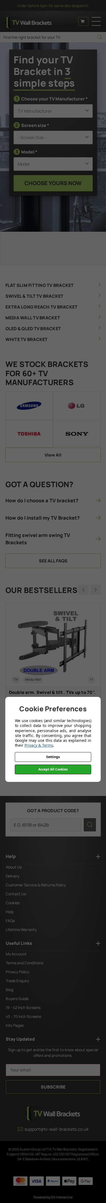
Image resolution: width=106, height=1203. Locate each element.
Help (10, 911)
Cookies (13, 902)
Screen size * (32, 125)
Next (96, 590)
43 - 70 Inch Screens (23, 1016)
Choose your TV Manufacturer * (52, 99)
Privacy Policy (17, 971)
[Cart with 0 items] (83, 21)
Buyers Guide (17, 998)
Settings (53, 757)
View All (53, 455)
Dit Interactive (62, 1197)
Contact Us (16, 893)
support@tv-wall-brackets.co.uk (56, 1129)
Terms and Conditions (24, 962)
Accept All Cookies (53, 769)
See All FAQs (53, 561)
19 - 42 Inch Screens (23, 1007)
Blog (9, 989)
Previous (83, 590)
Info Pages (15, 1025)
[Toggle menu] (96, 21)
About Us (14, 867)
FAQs (10, 920)
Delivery (12, 876)
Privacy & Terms (38, 745)
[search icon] (99, 37)
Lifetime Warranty (21, 929)
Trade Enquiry (17, 980)
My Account (16, 953)
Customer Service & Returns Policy (36, 884)
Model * (26, 152)
